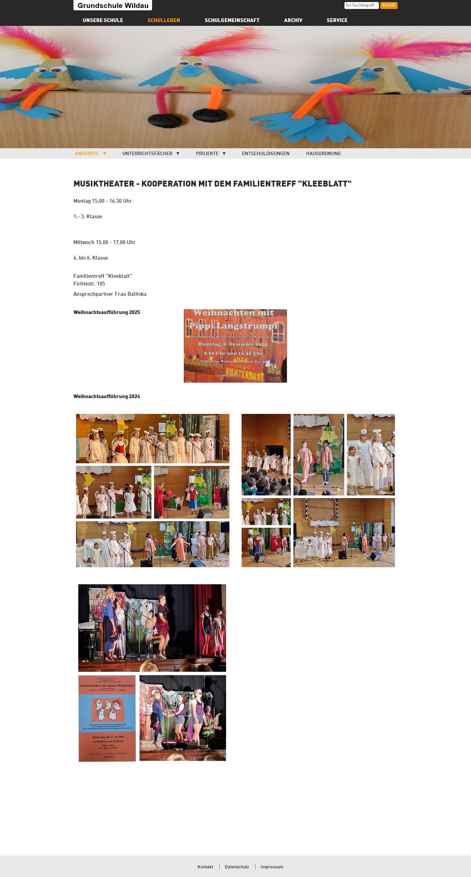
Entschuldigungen (266, 153)
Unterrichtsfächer (147, 153)
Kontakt (205, 867)
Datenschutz (237, 867)
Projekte (207, 153)
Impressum (272, 867)
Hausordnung (323, 153)
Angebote (87, 153)
